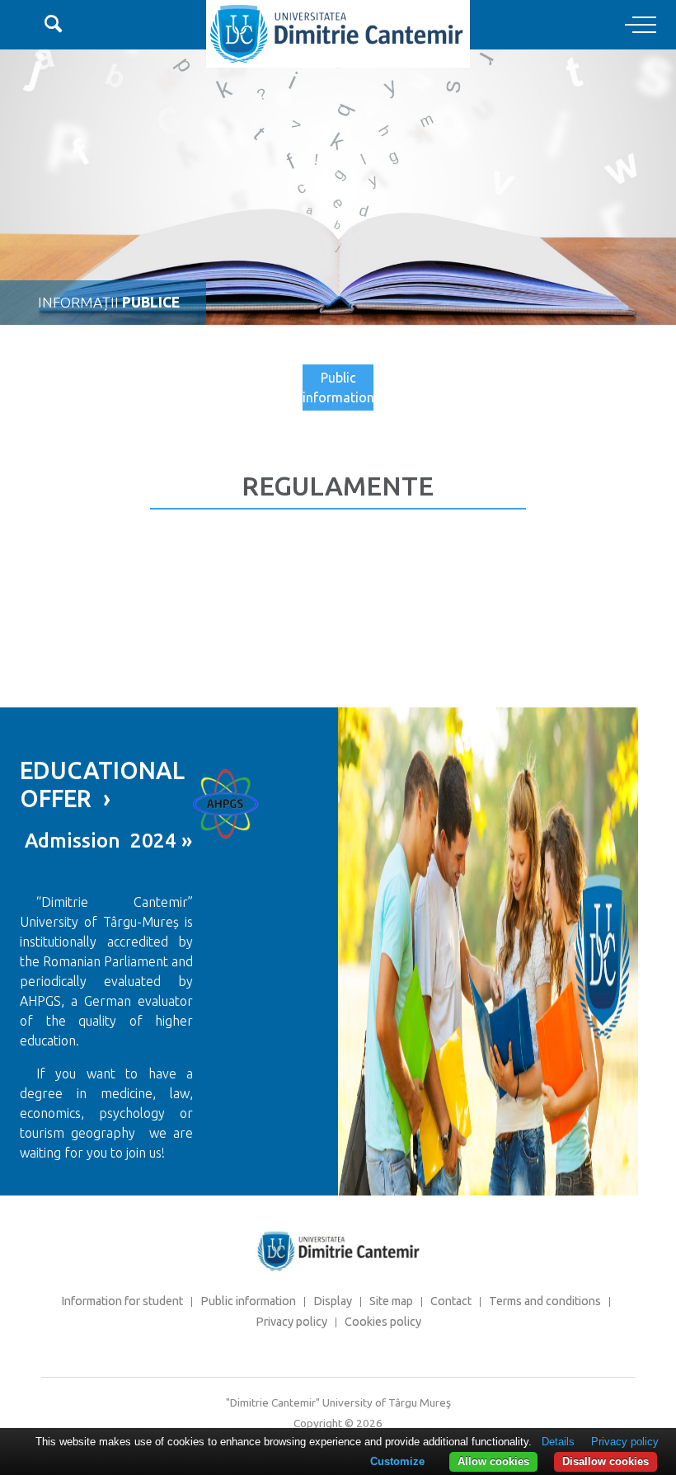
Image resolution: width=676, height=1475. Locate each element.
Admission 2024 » (106, 840)
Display (332, 1301)
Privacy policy (291, 1321)
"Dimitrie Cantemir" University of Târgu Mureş (338, 1402)
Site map (391, 1301)
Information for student (122, 1301)
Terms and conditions (545, 1301)
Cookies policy (383, 1321)
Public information (338, 387)
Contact (451, 1301)
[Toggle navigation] (640, 25)
